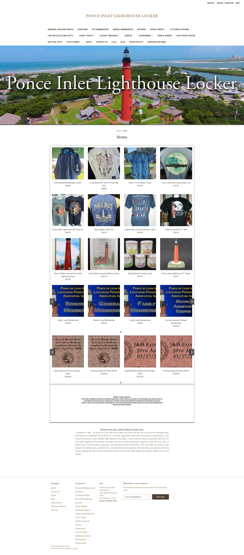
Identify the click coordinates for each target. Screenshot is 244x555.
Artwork (141, 29)
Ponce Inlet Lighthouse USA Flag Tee (67, 229)
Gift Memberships (100, 29)
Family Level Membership (139, 320)
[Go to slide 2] (191, 301)
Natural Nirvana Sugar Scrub (140, 273)
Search (210, 3)
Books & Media (157, 29)
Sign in (220, 3)
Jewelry (128, 36)
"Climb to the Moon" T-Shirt (176, 229)
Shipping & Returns (156, 42)
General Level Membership (104, 320)
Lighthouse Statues (185, 36)
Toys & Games (73, 42)
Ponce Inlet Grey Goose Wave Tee (176, 183)
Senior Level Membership (67, 320)
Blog (123, 42)
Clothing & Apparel (179, 29)
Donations (83, 29)
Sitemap (54, 510)
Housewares (145, 36)
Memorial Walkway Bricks (60, 29)
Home (114, 42)
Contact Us (101, 42)
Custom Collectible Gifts (60, 36)
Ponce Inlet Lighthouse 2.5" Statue (176, 273)
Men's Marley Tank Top (104, 229)
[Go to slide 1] (52, 301)
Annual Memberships (123, 29)
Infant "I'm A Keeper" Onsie (140, 183)
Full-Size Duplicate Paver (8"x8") (104, 371)
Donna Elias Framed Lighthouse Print (104, 273)
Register (229, 3)
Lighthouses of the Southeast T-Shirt (140, 229)
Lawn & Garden (164, 36)
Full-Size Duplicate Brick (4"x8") (176, 371)
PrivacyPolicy (136, 42)
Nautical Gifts (55, 42)
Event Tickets (86, 36)
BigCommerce (64, 546)
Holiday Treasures (109, 36)
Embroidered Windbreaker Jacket (68, 183)
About (89, 42)
